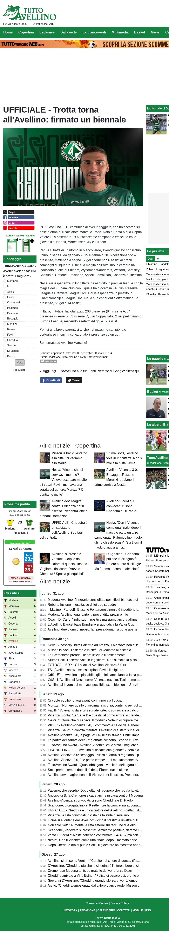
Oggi (150, 258)
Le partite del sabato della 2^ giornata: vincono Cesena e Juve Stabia (98, 740)
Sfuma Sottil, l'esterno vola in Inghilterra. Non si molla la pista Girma (124, 458)
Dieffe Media (112, 917)
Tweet (75, 380)
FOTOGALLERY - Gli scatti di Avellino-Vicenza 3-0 (85, 665)
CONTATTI (123, 910)
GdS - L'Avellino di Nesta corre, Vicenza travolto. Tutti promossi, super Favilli (104, 680)
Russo (11, 329)
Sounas (11, 345)
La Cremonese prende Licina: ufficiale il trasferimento (87, 655)
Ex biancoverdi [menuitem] (94, 32)
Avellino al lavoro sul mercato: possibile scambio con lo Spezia (94, 684)
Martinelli (12, 281)
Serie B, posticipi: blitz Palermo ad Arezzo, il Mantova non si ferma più (99, 645)
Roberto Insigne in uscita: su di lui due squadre (82, 604)
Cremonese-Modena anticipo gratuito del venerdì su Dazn (90, 870)
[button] (20, 362)
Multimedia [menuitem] (120, 32)
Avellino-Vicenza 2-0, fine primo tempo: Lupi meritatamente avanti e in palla (103, 760)
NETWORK (70, 910)
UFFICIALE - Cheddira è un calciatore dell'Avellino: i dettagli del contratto (101, 810)
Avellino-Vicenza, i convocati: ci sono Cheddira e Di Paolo (121, 506)
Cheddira (12, 340)
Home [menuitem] (8, 32)
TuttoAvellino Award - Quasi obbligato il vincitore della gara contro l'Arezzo (102, 765)
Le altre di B (156, 424)
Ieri (158, 258)
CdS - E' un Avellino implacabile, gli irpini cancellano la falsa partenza (99, 675)
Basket (152, 391)
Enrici (10, 297)
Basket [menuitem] (139, 32)
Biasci (11, 356)
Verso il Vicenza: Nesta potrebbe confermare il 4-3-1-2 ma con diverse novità (103, 835)
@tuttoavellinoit (98, 357)
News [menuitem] (155, 32)
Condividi (53, 380)
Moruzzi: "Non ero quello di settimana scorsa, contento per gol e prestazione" (104, 705)
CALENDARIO (106, 910)
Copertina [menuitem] (26, 32)
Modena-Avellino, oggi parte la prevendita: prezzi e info (88, 614)
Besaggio (12, 318)
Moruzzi (12, 323)
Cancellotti (13, 302)
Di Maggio (13, 350)
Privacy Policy (119, 903)
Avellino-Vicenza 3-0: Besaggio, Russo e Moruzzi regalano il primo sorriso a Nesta (108, 755)
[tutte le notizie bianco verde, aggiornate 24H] (29, 12)
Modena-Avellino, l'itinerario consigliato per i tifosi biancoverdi (93, 599)
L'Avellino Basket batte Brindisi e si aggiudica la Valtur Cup (91, 624)
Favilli (10, 334)
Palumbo (12, 307)
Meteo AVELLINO (20, 543)
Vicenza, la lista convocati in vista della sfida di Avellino (88, 815)
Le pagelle (155, 358)
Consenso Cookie (97, 903)
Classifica (12, 593)
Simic (10, 291)
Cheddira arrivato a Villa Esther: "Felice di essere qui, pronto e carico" (99, 875)
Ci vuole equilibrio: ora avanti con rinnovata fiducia (85, 700)
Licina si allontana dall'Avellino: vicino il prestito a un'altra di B (93, 820)
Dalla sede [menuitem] (68, 32)
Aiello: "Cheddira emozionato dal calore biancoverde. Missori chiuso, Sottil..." (104, 885)
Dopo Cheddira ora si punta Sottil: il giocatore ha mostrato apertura (96, 845)
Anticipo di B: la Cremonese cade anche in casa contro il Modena (95, 795)
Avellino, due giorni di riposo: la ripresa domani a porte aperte (92, 629)
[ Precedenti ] (20, 532)
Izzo (9, 286)
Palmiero (12, 313)
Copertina (56, 353)
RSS (148, 910)
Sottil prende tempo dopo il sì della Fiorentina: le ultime (88, 770)
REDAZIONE (87, 910)
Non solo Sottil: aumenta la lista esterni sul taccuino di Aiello (92, 825)
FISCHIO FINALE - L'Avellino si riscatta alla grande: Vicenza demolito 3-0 (101, 750)
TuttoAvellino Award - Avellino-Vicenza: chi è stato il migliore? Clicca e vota (103, 745)
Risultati (20, 369)
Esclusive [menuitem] (47, 32)
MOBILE (138, 910)
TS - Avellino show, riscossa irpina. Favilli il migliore (85, 670)
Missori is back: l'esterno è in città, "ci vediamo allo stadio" (69, 458)
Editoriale (154, 108)
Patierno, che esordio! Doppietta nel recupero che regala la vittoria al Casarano (105, 790)
